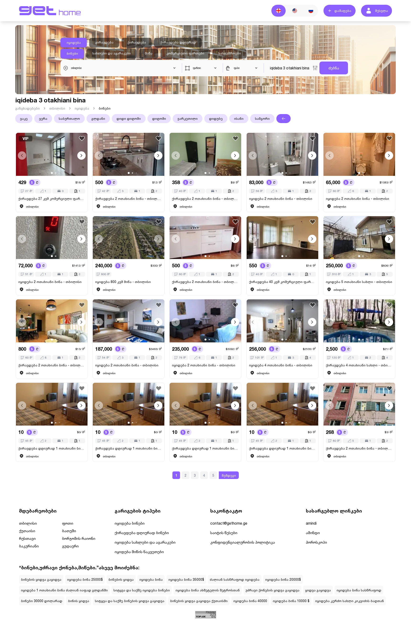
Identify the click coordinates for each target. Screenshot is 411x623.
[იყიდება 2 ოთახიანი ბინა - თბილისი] (282, 154)
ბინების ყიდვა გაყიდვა (41, 579)
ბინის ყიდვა (78, 601)
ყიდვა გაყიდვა (318, 590)
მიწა (148, 53)
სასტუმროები (229, 53)
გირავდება (104, 42)
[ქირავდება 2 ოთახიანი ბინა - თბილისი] (128, 154)
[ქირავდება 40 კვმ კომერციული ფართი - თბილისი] (282, 237)
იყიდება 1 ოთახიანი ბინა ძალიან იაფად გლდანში (64, 590)
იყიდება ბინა (151, 579)
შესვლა (381, 11)
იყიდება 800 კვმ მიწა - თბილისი (123, 282)
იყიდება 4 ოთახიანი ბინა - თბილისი (280, 365)
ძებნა (333, 68)
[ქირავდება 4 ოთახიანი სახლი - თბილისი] (359, 320)
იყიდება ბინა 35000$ (186, 579)
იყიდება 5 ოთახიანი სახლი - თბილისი (359, 282)
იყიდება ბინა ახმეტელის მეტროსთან (208, 590)
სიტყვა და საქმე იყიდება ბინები (141, 590)
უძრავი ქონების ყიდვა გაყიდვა (272, 590)
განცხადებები (27, 108)
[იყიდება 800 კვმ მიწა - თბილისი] (128, 237)
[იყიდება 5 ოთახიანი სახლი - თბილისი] (359, 237)
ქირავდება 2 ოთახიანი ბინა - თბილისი (128, 198)
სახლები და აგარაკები (111, 53)
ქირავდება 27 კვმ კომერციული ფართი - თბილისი (51, 198)
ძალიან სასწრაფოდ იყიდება (234, 579)
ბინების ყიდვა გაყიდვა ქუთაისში (199, 601)
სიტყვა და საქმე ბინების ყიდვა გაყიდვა (129, 601)
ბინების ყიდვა (121, 579)
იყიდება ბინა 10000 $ (291, 601)
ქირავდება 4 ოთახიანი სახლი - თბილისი (359, 365)
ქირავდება (136, 42)
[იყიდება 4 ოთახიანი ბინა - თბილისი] (282, 320)
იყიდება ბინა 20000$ (283, 579)
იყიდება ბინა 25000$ (85, 579)
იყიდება (74, 42)
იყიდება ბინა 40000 (250, 601)
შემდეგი (229, 475)
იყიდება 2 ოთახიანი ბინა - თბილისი (280, 198)
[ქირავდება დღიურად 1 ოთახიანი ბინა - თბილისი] (52, 404)
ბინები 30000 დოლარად (41, 601)
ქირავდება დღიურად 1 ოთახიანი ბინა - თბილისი (51, 448)
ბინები (72, 53)
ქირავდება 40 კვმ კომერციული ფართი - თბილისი (282, 282)
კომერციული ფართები (185, 53)
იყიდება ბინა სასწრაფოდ (359, 590)
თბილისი (57, 108)
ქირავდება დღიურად (178, 42)
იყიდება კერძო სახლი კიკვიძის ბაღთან (349, 601)
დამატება (342, 11)
